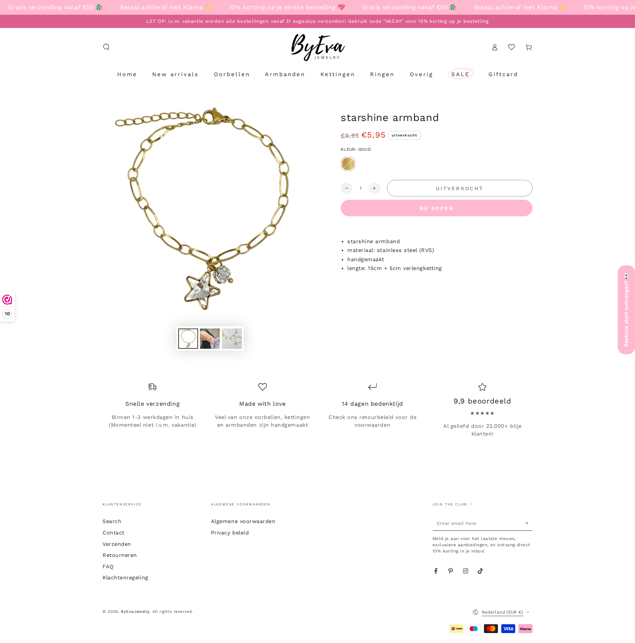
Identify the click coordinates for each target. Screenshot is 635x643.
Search (112, 521)
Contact (114, 533)
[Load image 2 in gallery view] (210, 338)
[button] (106, 47)
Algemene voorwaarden (243, 521)
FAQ (108, 566)
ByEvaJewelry (135, 611)
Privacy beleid (230, 533)
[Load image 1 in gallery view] (188, 338)
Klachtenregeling (125, 577)
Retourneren (120, 555)
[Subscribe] (528, 523)
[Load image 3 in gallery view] (232, 338)
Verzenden (117, 544)
